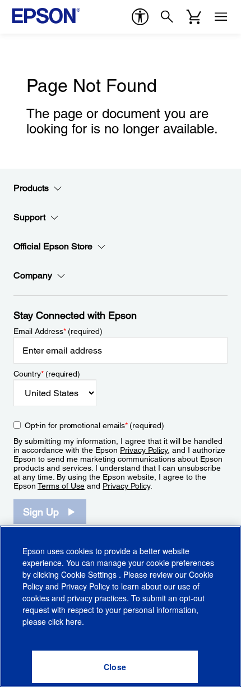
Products (31, 188)
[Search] (167, 17)
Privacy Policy (144, 449)
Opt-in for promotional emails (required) (94, 425)
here (74, 621)
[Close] (115, 667)
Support (29, 217)
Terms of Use (61, 485)
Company (32, 275)
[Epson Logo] (46, 15)
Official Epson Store (52, 246)
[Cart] (194, 17)
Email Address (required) (58, 331)
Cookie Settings (90, 574)
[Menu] (221, 17)
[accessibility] (140, 17)
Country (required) (46, 373)
